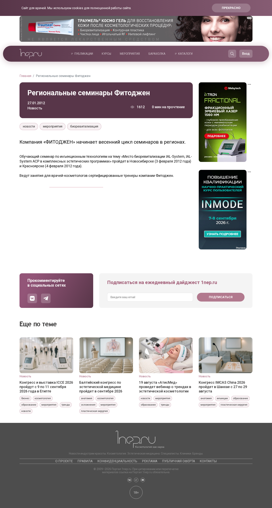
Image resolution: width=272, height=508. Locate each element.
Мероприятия (130, 53)
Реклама (149, 461)
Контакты (208, 461)
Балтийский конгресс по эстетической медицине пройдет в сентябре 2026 (100, 386)
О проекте (64, 461)
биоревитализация (84, 126)
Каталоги (185, 53)
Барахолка (157, 53)
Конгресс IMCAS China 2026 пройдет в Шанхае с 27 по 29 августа (223, 386)
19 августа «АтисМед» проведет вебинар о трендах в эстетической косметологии (165, 386)
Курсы (106, 53)
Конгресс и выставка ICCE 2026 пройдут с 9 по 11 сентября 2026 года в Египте (46, 386)
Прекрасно (231, 8)
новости (29, 126)
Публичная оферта (178, 461)
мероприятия (52, 126)
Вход (246, 53)
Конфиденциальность (117, 461)
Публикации (83, 53)
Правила (85, 461)
